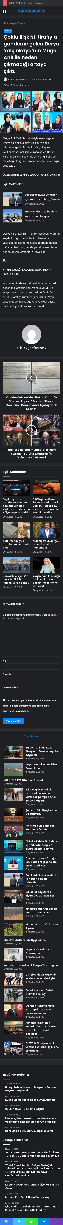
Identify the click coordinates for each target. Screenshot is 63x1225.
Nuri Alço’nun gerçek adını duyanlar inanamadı (46, 544)
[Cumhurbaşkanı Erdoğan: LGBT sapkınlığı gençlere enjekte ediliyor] (13, 863)
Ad (5, 660)
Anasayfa (11, 23)
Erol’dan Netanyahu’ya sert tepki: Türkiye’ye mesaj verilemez (40, 1009)
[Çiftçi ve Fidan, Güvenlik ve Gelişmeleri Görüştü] (13, 979)
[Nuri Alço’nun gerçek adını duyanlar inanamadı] (46, 530)
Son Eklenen (31, 736)
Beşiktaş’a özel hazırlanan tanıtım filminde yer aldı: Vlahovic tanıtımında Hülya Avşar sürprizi (16, 505)
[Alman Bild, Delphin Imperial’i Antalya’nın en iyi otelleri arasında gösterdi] (13, 1027)
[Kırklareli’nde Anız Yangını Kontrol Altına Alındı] (13, 913)
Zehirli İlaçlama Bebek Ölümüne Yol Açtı (40, 992)
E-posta (8, 674)
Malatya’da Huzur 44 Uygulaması (25, 940)
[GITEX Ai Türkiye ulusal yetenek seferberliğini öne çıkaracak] (13, 1048)
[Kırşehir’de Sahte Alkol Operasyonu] (13, 954)
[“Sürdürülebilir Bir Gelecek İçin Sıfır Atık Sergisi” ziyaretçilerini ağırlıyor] (13, 846)
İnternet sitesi (10, 687)
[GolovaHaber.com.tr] (32, 11)
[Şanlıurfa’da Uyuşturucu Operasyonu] (13, 815)
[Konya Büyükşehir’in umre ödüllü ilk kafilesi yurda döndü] (16, 565)
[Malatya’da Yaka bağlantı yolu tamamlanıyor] (12, 215)
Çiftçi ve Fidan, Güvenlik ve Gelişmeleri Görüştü (41, 976)
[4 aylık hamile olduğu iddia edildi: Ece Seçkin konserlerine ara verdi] (46, 565)
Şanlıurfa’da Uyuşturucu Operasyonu (41, 812)
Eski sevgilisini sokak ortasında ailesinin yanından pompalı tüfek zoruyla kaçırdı (41, 795)
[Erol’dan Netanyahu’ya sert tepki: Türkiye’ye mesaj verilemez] (13, 1010)
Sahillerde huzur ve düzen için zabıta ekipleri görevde (42, 878)
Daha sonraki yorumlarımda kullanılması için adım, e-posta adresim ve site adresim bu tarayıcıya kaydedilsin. (29, 705)
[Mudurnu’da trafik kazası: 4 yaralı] (13, 929)
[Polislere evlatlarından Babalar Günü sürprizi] (13, 830)
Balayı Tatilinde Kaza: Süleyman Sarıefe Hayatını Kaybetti (42, 751)
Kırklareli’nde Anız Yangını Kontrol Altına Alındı (42, 910)
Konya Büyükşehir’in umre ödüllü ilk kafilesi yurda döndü (16, 579)
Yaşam (21, 23)
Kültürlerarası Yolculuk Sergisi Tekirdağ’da (31, 965)
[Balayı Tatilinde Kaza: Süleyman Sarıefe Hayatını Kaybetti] (13, 752)
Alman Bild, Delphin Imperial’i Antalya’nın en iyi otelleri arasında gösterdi (41, 1028)
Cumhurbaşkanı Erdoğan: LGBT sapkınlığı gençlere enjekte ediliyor (42, 861)
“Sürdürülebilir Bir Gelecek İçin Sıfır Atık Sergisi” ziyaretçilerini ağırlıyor (42, 845)
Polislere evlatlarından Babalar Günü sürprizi (40, 827)
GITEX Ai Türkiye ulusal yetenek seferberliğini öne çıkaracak (42, 1047)
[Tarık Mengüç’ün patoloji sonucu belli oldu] (16, 530)
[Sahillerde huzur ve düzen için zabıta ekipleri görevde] (12, 199)
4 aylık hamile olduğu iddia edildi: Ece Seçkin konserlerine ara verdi (46, 581)
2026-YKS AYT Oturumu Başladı (26, 3)
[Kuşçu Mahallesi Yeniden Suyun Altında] (13, 769)
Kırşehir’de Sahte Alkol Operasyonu (40, 951)
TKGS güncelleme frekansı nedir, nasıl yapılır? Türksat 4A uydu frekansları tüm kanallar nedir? (46, 505)
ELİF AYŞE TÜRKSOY (18, 79)
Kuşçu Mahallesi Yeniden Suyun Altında (41, 766)
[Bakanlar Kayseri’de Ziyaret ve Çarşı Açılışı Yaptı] (13, 896)
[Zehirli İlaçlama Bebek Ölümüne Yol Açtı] (13, 995)
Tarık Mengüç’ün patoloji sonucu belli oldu (16, 544)
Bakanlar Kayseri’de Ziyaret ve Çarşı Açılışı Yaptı (40, 895)
